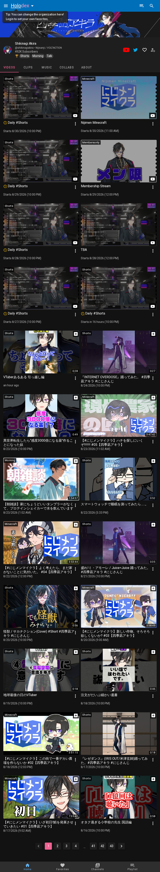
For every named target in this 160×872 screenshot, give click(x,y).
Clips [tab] (28, 67)
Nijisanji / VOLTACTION (49, 47)
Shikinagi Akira (25, 43)
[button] (23, 6)
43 (112, 846)
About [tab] (86, 67)
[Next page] (121, 846)
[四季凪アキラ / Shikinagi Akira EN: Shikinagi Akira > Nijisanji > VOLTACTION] (7, 50)
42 (102, 846)
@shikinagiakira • (25, 47)
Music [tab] (47, 67)
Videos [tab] (9, 67)
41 (93, 846)
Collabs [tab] (67, 67)
